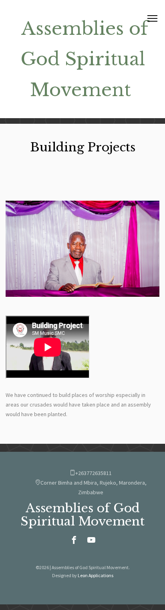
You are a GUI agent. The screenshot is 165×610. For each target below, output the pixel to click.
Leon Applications (95, 575)
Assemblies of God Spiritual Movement (84, 59)
